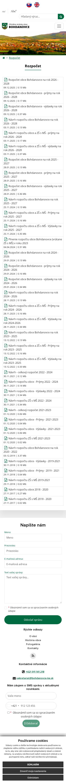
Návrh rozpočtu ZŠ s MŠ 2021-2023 (29, 438)
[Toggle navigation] (59, 26)
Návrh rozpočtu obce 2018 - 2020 (28, 489)
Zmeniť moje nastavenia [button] (33, 771)
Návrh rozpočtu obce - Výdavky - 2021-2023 (34, 429)
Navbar (7, 26)
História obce (33, 640)
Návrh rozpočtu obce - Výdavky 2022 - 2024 (34, 391)
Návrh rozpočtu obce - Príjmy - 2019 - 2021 (33, 470)
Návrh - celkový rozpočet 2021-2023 (29, 410)
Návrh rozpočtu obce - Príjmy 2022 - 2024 (33, 381)
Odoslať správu (33, 619)
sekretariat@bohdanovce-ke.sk (34, 678)
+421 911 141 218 (35, 672)
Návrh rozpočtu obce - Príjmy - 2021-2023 (33, 419)
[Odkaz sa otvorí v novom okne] (33, 656)
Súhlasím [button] (33, 764)
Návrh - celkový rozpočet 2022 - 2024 (30, 372)
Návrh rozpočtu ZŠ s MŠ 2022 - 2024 (29, 400)
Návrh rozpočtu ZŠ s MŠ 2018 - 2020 (29, 499)
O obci (33, 636)
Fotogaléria (33, 644)
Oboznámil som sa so (33, 609)
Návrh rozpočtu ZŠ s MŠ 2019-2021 (29, 480)
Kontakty (33, 648)
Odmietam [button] (33, 777)
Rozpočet (14, 58)
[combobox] (13, 705)
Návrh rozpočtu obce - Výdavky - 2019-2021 (34, 461)
